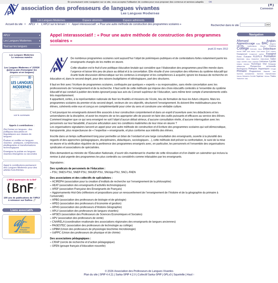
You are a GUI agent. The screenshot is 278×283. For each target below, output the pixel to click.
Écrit (268, 51)
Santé (274, 71)
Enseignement (242, 54)
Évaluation (247, 57)
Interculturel (265, 59)
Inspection (255, 59)
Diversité (239, 51)
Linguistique (255, 61)
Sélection (239, 76)
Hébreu (248, 59)
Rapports (267, 71)
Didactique (269, 48)
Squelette (179, 274)
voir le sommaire (22, 115)
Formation (270, 56)
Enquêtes (273, 51)
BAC (265, 43)
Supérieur (259, 76)
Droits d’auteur (251, 51)
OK (210, 2)
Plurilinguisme (242, 69)
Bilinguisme (273, 44)
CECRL (240, 46)
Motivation (246, 64)
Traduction (240, 78)
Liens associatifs (21, 210)
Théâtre (273, 76)
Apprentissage (246, 43)
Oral (264, 64)
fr (271, 4)
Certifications (252, 46)
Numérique (256, 64)
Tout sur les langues (15, 46)
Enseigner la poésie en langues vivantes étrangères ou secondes (20, 152)
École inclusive (261, 51)
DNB (244, 51)
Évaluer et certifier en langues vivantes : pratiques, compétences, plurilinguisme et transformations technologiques (20, 144)
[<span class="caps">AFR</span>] (22, 233)
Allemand (242, 40)
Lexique (249, 61)
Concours (253, 49)
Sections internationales (266, 74)
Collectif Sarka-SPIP (150, 274)
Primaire (242, 71)
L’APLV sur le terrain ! (53, 24)
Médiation (239, 64)
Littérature (263, 61)
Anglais (271, 40)
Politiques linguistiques (258, 69)
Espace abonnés (93, 20)
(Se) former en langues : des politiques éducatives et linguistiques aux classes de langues (17, 133)
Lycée (272, 61)
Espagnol (271, 53)
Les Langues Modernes (51, 20)
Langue (239, 61)
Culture (260, 49)
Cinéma (272, 46)
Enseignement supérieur (256, 54)
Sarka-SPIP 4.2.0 (126, 274)
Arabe (258, 44)
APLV (32, 24)
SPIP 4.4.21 (107, 274)
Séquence (246, 76)
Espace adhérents (133, 20)
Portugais (273, 69)
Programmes (255, 71)
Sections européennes (245, 74)
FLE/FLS (257, 56)
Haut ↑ (190, 274)
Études (239, 56)
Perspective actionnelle (263, 66)
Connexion (266, 8)
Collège (243, 48)
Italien (273, 59)
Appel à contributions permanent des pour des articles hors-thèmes (20, 167)
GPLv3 (168, 274)
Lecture (244, 61)
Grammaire (240, 59)
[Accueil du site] (12, 9)
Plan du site (91, 274)
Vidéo (246, 78)
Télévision (267, 76)
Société (253, 76)
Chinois (263, 46)
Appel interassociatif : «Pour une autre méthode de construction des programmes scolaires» (126, 24)
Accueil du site (14, 24)
